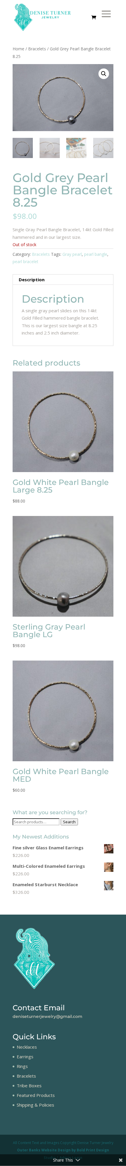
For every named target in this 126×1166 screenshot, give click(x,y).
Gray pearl (72, 254)
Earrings (25, 1056)
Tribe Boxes (29, 1085)
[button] (103, 73)
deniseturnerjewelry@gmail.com (47, 1016)
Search (69, 821)
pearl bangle (95, 254)
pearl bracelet (25, 261)
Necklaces (27, 1047)
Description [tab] (32, 279)
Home (18, 49)
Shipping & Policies (35, 1105)
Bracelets (37, 49)
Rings (22, 1066)
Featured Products (36, 1095)
